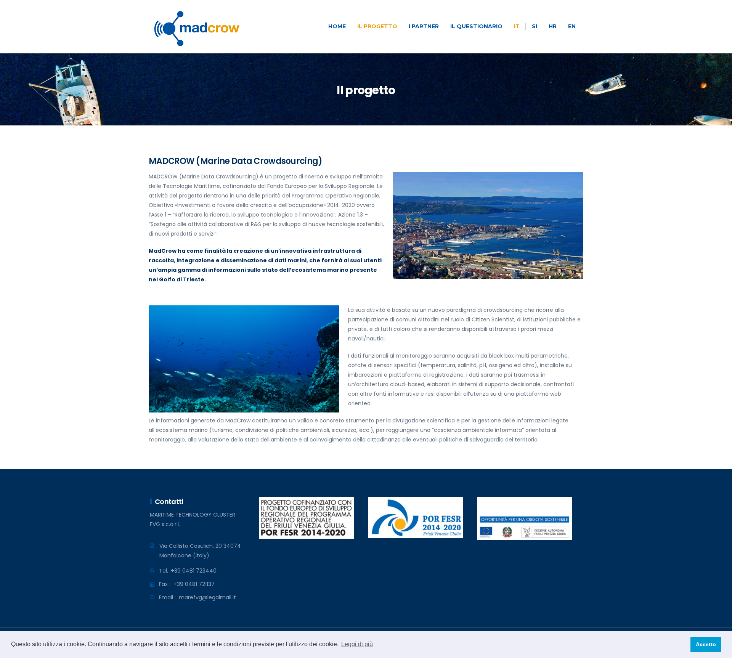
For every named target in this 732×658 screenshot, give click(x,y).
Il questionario (476, 26)
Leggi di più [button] (357, 644)
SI (534, 26)
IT (517, 26)
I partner (424, 26)
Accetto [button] (706, 644)
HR (553, 26)
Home (337, 26)
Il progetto (377, 26)
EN (572, 26)
